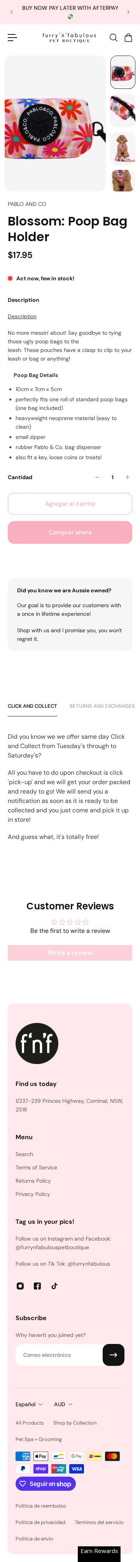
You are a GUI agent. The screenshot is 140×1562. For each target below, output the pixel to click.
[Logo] (70, 37)
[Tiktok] (54, 1286)
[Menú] (12, 37)
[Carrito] (128, 37)
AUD (59, 1404)
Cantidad (20, 477)
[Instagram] (20, 1286)
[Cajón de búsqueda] (113, 37)
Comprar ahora (70, 532)
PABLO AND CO (27, 203)
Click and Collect (32, 706)
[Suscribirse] (113, 1355)
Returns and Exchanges (102, 706)
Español (25, 1404)
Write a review (70, 953)
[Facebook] (37, 1286)
